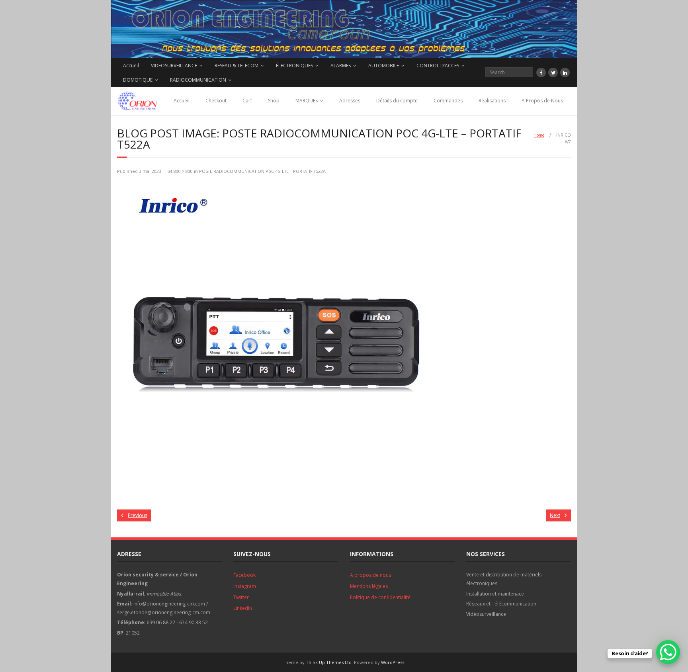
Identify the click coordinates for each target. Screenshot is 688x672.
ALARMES (340, 65)
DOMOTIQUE (137, 79)
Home (539, 135)
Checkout (216, 100)
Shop (274, 100)
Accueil (131, 65)
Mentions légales (369, 586)
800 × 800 (183, 171)
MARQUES (306, 100)
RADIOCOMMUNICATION (198, 79)
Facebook (244, 575)
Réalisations (492, 100)
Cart (247, 100)
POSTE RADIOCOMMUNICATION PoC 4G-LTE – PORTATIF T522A (262, 171)
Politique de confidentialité (380, 597)
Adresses (349, 100)
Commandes (448, 100)
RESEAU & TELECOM (236, 65)
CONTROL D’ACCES (437, 65)
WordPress (392, 662)
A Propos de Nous (542, 100)
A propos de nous (370, 575)
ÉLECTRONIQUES (294, 65)
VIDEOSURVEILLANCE (174, 65)
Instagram (244, 586)
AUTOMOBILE (383, 65)
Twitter (241, 597)
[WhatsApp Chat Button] (668, 652)
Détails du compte (397, 100)
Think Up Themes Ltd (329, 662)
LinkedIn (242, 608)
